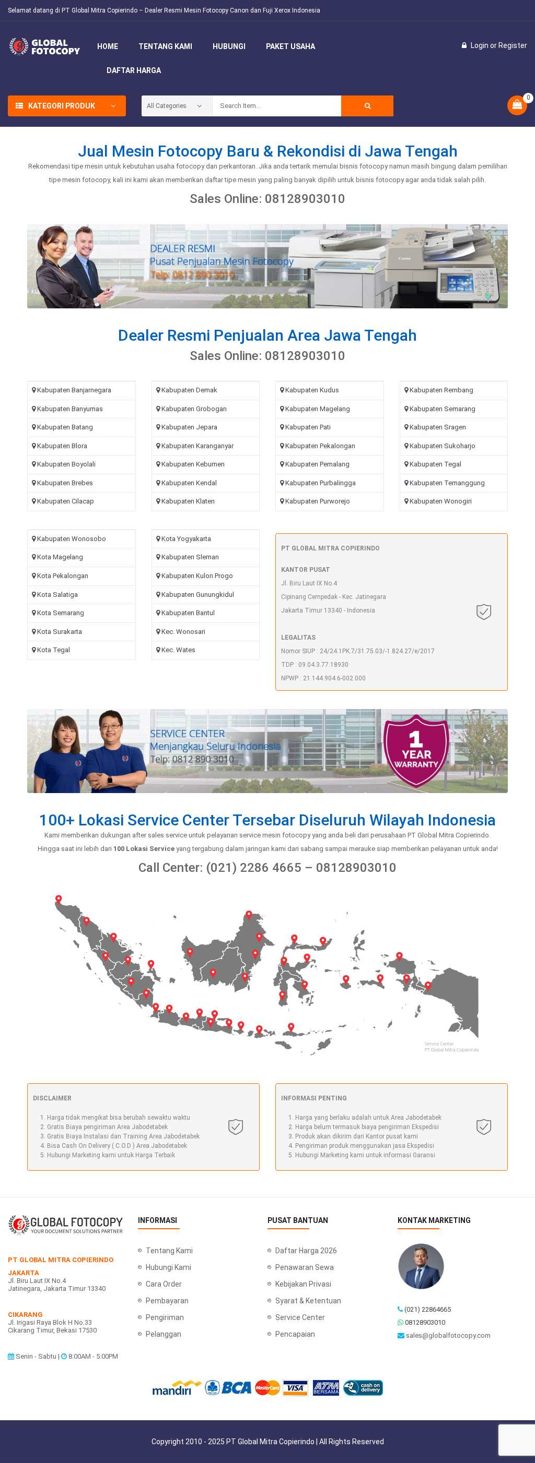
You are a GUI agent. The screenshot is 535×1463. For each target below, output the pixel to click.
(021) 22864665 (427, 1309)
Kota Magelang (60, 557)
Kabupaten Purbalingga (320, 483)
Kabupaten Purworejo (317, 501)
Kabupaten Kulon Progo (197, 576)
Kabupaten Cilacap (65, 501)
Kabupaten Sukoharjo (442, 446)
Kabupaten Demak (189, 390)
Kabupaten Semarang (442, 409)
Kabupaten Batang (65, 427)
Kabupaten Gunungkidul (197, 594)
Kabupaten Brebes (65, 483)
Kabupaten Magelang (317, 409)
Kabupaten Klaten (188, 501)
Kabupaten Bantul (188, 613)
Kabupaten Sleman (190, 557)
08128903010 (425, 1322)
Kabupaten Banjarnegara (74, 390)
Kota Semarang (60, 613)
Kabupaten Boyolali (66, 464)
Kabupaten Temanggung (447, 483)
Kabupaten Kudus (312, 390)
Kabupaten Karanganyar (197, 446)
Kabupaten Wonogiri (441, 501)
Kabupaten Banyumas (70, 409)
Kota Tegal (53, 650)
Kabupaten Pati (308, 427)
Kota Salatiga (57, 594)
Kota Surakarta (59, 631)
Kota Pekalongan (62, 576)
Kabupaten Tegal (435, 464)
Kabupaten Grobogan (194, 409)
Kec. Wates (178, 650)
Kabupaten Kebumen (193, 464)
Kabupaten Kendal (189, 483)
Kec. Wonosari (183, 631)
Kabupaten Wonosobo (71, 539)
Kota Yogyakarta (186, 539)
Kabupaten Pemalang (317, 464)
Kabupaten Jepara (189, 427)
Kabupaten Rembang (441, 390)
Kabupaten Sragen (438, 427)
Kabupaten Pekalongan (320, 446)
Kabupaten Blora (62, 446)
